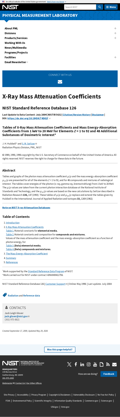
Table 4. (10, 249)
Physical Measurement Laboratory (40, 15)
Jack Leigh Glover (14, 313)
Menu (113, 7)
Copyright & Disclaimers (60, 394)
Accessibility (23, 394)
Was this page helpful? (59, 349)
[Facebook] (76, 364)
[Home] (10, 7)
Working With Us (15, 43)
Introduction (12, 222)
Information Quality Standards (68, 400)
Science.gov (106, 400)
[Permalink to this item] (78, 108)
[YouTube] (95, 364)
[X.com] (69, 364)
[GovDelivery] (60, 81)
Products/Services (16, 38)
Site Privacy (9, 394)
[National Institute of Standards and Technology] (23, 363)
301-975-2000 (8, 378)
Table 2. (10, 234)
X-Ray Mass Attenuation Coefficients (25, 227)
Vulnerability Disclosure (84, 394)
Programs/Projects (16, 52)
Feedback (108, 374)
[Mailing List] (114, 364)
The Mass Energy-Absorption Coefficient (27, 253)
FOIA (8, 400)
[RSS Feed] (108, 364)
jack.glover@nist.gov (16, 316)
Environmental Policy (22, 400)
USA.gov (54, 406)
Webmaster (7, 383)
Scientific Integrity (43, 400)
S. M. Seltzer (28, 143)
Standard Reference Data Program (46, 271)
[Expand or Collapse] (115, 28)
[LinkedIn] (82, 364)
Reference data (31, 295)
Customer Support (55, 284)
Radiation (13, 295)
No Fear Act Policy (105, 394)
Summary (11, 258)
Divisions (10, 33)
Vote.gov (65, 406)
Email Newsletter (15, 62)
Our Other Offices (34, 383)
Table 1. (10, 230)
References (12, 262)
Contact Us (20, 383)
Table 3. (10, 245)
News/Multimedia (15, 47)
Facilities (10, 57)
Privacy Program (38, 394)
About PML (11, 28)
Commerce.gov (91, 400)
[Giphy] (101, 364)
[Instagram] (88, 364)
